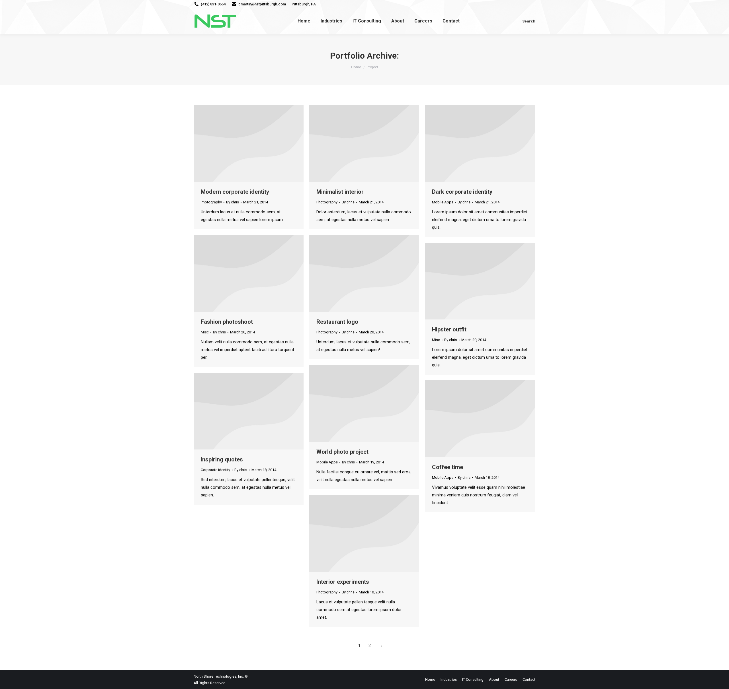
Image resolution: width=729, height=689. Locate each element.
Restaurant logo (337, 321)
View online (241, 143)
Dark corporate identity (462, 191)
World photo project (342, 451)
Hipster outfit (449, 329)
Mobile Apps (442, 202)
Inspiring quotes (222, 459)
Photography (211, 202)
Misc (205, 332)
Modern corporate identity (235, 191)
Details (256, 143)
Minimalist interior (340, 191)
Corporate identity (215, 470)
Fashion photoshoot (227, 321)
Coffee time (447, 467)
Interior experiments (342, 581)
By (232, 202)
